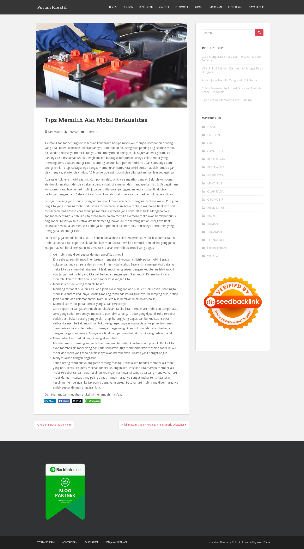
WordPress (263, 542)
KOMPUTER (215, 175)
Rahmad (73, 132)
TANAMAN (214, 232)
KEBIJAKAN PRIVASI (116, 542)
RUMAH (199, 7)
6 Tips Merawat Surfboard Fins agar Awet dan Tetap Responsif (232, 90)
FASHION (128, 7)
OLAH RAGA (215, 191)
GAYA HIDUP (256, 7)
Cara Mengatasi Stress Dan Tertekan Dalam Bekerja (231, 58)
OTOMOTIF (181, 7)
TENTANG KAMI (46, 542)
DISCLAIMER (92, 542)
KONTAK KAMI (70, 542)
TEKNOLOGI (215, 240)
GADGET (164, 7)
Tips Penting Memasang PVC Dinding (226, 100)
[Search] (259, 32)
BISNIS (112, 7)
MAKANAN (216, 7)
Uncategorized (217, 248)
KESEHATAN (146, 7)
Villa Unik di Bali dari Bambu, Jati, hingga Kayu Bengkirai (232, 70)
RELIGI (211, 216)
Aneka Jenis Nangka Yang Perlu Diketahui (229, 80)
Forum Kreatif (52, 7)
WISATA (212, 256)
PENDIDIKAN (235, 7)
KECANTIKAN (216, 159)
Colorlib (237, 542)
